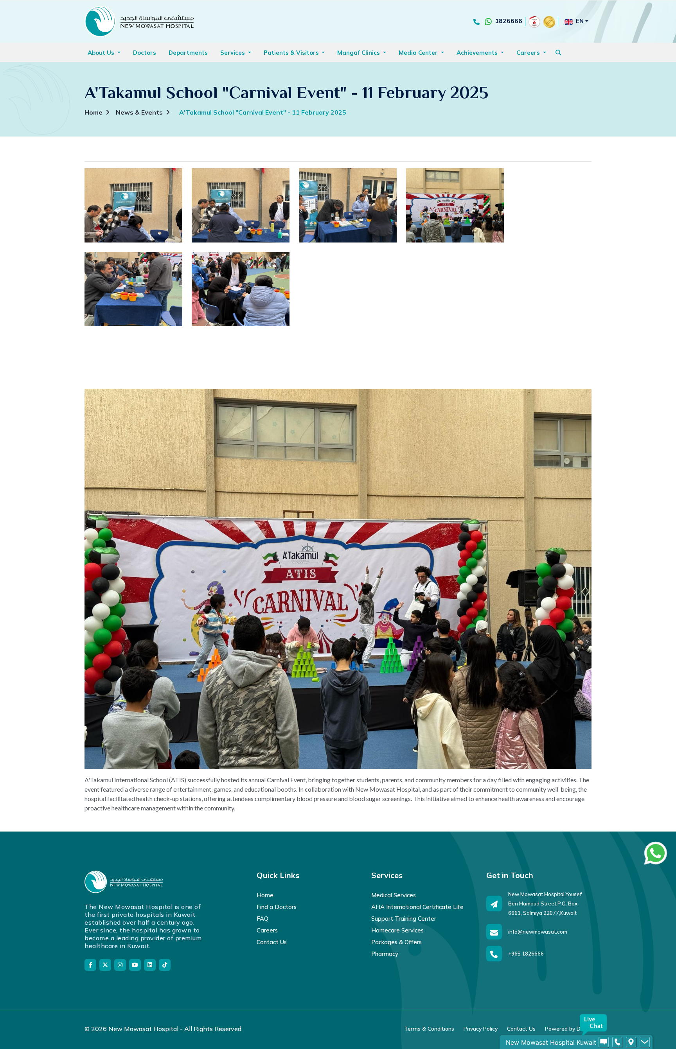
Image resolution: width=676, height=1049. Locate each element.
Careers (267, 930)
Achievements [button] (478, 52)
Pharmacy (384, 953)
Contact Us (272, 942)
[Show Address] (631, 1042)
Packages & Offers (396, 942)
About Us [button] (102, 52)
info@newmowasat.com (537, 932)
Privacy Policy (481, 1028)
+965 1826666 (526, 953)
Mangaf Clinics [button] (359, 52)
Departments (188, 52)
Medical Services (393, 895)
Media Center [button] (419, 52)
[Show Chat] (604, 1042)
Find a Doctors (277, 907)
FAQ (262, 918)
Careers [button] (528, 52)
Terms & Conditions (429, 1028)
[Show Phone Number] (617, 1042)
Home (93, 112)
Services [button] (233, 52)
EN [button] (580, 21)
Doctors (144, 52)
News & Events (139, 112)
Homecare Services (397, 930)
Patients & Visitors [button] (292, 52)
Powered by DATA (568, 1028)
